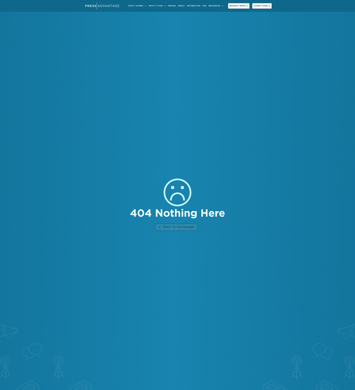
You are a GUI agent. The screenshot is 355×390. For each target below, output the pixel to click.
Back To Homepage (178, 227)
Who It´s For (156, 6)
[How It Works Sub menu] (145, 6)
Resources (214, 6)
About (181, 6)
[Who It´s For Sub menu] (165, 6)
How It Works (135, 6)
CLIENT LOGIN (261, 6)
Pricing (172, 6)
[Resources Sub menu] (222, 6)
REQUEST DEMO (238, 6)
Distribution (193, 6)
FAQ (204, 6)
